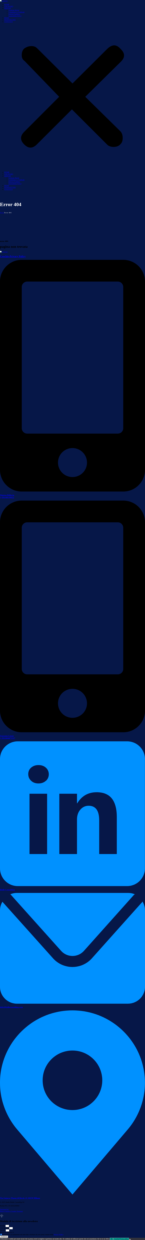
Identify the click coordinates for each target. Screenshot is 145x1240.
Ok (111, 1239)
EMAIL (3, 1230)
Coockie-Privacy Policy (13, 256)
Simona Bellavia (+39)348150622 (7, 496)
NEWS (6, 18)
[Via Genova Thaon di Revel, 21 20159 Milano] (72, 1194)
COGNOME (4, 1228)
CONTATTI (8, 22)
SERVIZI (7, 8)
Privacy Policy (58, 1234)
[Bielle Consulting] (72, 885)
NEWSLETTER (10, 20)
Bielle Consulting (7, 890)
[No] (130, 1239)
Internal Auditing (14, 14)
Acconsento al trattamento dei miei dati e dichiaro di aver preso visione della (32, 1234)
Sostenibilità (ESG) (14, 16)
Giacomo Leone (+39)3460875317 (7, 737)
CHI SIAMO (8, 6)
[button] (72, 97)
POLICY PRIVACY (7, 1232)
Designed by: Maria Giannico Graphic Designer (11, 1210)
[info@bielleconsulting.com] (72, 1003)
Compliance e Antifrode (16, 12)
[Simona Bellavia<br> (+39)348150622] (72, 491)
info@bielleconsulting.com (11, 1007)
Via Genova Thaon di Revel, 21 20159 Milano (20, 1198)
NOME (3, 1226)
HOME (6, 4)
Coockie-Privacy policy (121, 1239)
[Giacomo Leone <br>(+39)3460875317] (72, 732)
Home (2, 213)
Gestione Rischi (13, 10)
